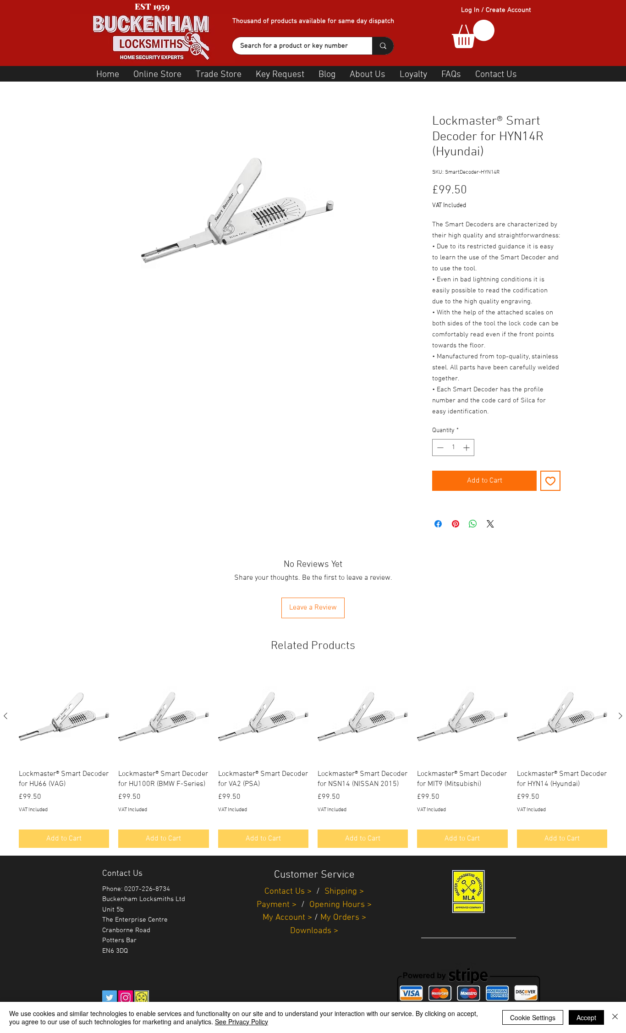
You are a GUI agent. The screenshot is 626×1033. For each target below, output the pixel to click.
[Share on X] (490, 523)
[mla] (141, 997)
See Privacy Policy (241, 1021)
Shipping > (344, 891)
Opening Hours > (340, 905)
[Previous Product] (5, 715)
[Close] (615, 1017)
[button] (473, 34)
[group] (313, 759)
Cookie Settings (532, 1017)
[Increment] (467, 448)
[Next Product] (620, 715)
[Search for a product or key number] (383, 46)
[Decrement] (439, 448)
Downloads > (314, 931)
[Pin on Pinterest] (455, 523)
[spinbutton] (453, 448)
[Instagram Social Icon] (125, 997)
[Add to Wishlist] (550, 481)
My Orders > (343, 917)
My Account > (287, 917)
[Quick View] (64, 716)
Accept (586, 1017)
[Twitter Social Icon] (109, 997)
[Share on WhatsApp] (472, 523)
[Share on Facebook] (438, 523)
